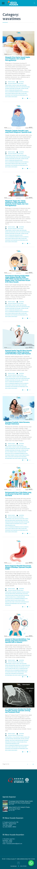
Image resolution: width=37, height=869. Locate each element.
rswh (19, 93)
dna (13, 518)
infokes (7, 86)
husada (17, 85)
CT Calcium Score (16, 737)
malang (26, 88)
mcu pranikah (10, 451)
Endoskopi (19, 592)
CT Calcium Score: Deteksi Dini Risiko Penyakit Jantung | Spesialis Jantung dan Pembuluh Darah (18, 710)
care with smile (19, 83)
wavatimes (21, 81)
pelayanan (24, 91)
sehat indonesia (14, 95)
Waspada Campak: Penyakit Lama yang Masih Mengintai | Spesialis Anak (18, 131)
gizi (19, 518)
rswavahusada (14, 93)
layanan (22, 88)
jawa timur (18, 86)
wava (27, 95)
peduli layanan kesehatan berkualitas (13, 90)
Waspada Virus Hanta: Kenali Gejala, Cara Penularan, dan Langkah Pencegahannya (17, 58)
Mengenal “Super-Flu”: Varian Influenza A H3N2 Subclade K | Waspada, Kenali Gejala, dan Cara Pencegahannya (16, 203)
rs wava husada (18, 455)
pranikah (12, 455)
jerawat (23, 665)
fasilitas (14, 85)
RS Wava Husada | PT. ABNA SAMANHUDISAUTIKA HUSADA (20, 859)
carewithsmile (8, 85)
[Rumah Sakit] (20, 3)
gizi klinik (22, 518)
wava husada (8, 96)
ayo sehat (10, 83)
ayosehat (14, 83)
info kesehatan (23, 85)
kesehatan (12, 88)
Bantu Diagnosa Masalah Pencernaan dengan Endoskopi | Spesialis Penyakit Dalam (18, 567)
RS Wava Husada (11, 81)
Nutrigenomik (16, 523)
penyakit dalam (13, 600)
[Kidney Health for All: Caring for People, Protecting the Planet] (6, 809)
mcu (6, 451)
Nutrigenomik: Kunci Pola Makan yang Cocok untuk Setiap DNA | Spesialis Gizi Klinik (18, 493)
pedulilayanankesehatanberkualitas (13, 91)
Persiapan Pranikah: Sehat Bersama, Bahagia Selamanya (17, 423)
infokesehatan (12, 86)
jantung (23, 738)
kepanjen (7, 88)
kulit (25, 666)
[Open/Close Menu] (3, 3)
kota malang (17, 88)
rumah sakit (24, 93)
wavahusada (14, 96)
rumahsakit (7, 95)
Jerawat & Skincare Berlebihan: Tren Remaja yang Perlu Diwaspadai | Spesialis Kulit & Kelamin (17, 640)
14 (33, 764)
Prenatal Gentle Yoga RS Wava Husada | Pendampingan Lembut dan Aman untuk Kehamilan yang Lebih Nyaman (18, 352)
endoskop (14, 592)
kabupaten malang (25, 86)
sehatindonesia (21, 95)
